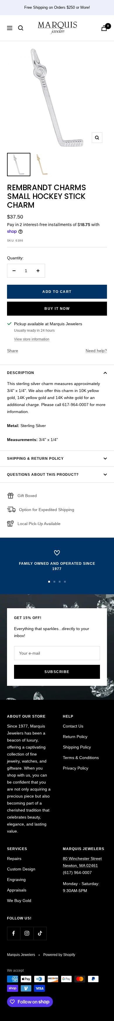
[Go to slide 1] (49, 582)
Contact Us (73, 726)
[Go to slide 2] (54, 582)
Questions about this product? (43, 475)
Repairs (14, 858)
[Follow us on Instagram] (26, 933)
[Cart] (104, 28)
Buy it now (57, 309)
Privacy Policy (75, 768)
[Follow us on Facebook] (13, 933)
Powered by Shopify (59, 955)
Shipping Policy (77, 747)
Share (12, 350)
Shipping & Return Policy (35, 459)
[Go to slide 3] (60, 582)
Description (20, 373)
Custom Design (21, 869)
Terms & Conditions (81, 757)
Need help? (96, 350)
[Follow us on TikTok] (39, 933)
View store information (31, 339)
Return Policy (75, 736)
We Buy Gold (19, 900)
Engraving (16, 879)
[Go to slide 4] (65, 582)
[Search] (20, 28)
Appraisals (16, 890)
